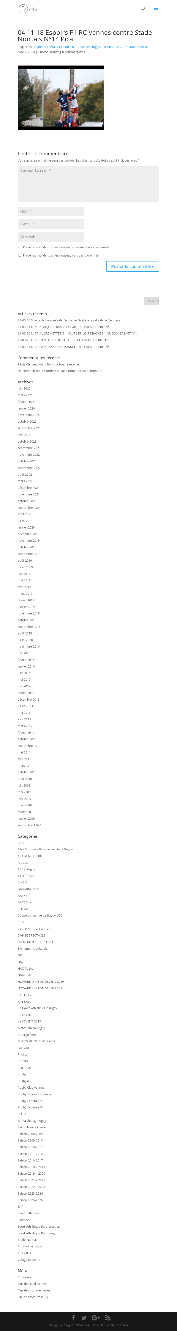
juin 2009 (24, 785)
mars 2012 (25, 726)
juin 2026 (24, 388)
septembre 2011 (29, 746)
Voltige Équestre (29, 1260)
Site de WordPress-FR (33, 1297)
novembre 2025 (29, 415)
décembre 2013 (29, 699)
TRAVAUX (24, 1253)
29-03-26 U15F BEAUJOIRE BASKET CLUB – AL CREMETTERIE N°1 (64, 327)
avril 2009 (24, 799)
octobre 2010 (27, 772)
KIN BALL (24, 1001)
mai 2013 (24, 713)
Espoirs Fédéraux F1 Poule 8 (54, 47)
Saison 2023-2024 (30, 1193)
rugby (96, 47)
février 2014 (26, 693)
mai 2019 (24, 580)
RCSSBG (23, 1061)
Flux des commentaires (34, 1290)
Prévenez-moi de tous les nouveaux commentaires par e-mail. (66, 247)
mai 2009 (24, 792)
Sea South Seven (29, 1213)
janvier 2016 (26, 666)
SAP (20, 1206)
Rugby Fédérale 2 (30, 1101)
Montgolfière (27, 1035)
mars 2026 (25, 395)
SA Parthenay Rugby (32, 1121)
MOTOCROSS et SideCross (36, 1041)
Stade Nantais (27, 1240)
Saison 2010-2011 (30, 1147)
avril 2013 (24, 719)
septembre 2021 (29, 508)
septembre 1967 (29, 825)
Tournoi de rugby (30, 1246)
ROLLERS (24, 1068)
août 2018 (25, 633)
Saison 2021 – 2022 (31, 1180)
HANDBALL (26, 975)
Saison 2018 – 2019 (31, 1167)
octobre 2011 (27, 739)
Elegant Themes (76, 1325)
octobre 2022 (27, 461)
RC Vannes (83, 47)
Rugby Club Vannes (31, 1087)
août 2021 (25, 514)
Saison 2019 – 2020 (31, 1173)
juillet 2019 (25, 567)
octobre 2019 (27, 547)
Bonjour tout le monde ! (64, 364)
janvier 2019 (26, 607)
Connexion (25, 1277)
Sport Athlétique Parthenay (36, 1233)
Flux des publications (32, 1284)
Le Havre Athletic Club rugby (37, 1008)
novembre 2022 (29, 454)
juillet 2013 (25, 706)
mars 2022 (25, 481)
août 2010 (25, 779)
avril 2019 (24, 587)
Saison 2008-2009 (30, 1134)
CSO (21, 922)
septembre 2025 (29, 428)
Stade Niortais (138, 47)
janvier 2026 (26, 408)
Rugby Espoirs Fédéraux (34, 1094)
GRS (21, 955)
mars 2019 (25, 593)
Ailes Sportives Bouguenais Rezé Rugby (45, 849)
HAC (21, 962)
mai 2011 (24, 752)
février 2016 (26, 660)
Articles (23, 862)
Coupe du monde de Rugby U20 (40, 915)
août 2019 (25, 560)
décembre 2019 (29, 534)
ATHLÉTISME (27, 876)
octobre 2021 (27, 501)
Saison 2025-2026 (30, 1200)
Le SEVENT (25, 1015)
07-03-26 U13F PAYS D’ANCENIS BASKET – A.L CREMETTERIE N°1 (64, 347)
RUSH (22, 1114)
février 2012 (26, 732)
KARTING (24, 995)
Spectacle (24, 1220)
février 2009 (26, 812)
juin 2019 (24, 574)
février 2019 (26, 600)
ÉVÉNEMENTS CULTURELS (36, 942)
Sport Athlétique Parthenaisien (39, 1226)
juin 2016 (24, 653)
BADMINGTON (28, 889)
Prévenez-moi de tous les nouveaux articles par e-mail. (61, 255)
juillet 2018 (25, 640)
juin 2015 (24, 673)
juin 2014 (24, 686)
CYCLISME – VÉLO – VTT (35, 929)
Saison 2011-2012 (30, 1154)
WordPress (119, 1325)
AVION (22, 882)
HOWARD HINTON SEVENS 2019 (41, 982)
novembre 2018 (29, 613)
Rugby (54, 52)
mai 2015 (24, 679)
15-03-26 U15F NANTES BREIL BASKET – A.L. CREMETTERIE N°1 (63, 340)
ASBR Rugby (26, 869)
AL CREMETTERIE (30, 856)
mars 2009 (25, 805)
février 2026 (26, 402)
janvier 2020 (26, 527)
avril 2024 (24, 435)
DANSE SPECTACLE (31, 935)
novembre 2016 (29, 646)
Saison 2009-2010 (30, 1140)
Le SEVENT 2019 (29, 1021)
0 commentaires (73, 52)
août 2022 (25, 474)
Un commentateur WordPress (39, 371)
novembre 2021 (29, 494)
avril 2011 (24, 759)
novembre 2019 (29, 540)
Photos (43, 52)
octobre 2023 (27, 441)
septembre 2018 (29, 627)
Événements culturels (32, 948)
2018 (21, 843)
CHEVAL (23, 909)
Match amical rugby (31, 1028)
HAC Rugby (25, 968)
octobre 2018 (27, 620)
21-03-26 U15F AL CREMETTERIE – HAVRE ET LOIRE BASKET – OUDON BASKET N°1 (77, 333)
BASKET (23, 896)
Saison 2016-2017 (30, 1160)
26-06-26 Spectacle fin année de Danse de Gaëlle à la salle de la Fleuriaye (69, 320)
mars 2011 (25, 766)
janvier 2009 (26, 818)
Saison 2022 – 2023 (31, 1187)
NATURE (24, 1048)
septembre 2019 (29, 554)
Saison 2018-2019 (114, 47)
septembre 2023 (29, 448)
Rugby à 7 (25, 1081)
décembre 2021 (29, 488)
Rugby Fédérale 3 (30, 1107)
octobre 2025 (27, 421)
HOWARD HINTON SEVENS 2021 (41, 988)
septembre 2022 (29, 468)
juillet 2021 (25, 521)
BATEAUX (24, 902)
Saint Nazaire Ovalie (32, 1127)
